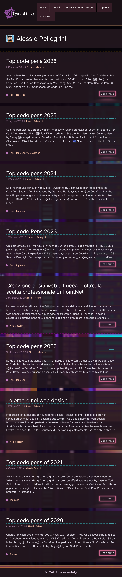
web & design (33, 153)
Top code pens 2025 (31, 115)
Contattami (46, 16)
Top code (104, 7)
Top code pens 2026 (31, 61)
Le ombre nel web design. (79, 7)
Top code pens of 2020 (34, 520)
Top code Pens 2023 (31, 231)
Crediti (56, 7)
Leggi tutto (107, 93)
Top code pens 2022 (31, 346)
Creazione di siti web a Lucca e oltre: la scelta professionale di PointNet (54, 288)
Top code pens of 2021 (34, 462)
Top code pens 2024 (31, 173)
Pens (12, 95)
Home (43, 7)
